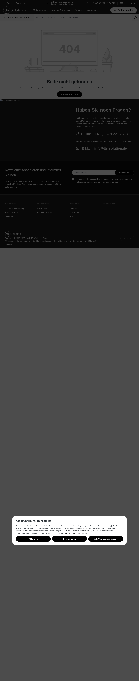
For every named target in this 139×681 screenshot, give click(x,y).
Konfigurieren (69, 539)
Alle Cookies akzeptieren (105, 539)
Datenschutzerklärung (72, 533)
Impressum (85, 533)
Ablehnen (33, 539)
